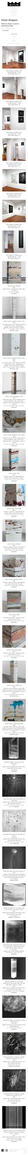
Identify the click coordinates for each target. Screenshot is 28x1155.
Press (14, 36)
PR (14, 38)
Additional (14, 12)
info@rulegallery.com (14, 1150)
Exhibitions (14, 10)
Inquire (14, 41)
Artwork (14, 34)
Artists (14, 8)
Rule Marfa (6, 30)
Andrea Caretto (13, 24)
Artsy (14, 14)
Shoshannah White (7, 26)
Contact (14, 16)
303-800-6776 (12, 1151)
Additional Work (14, 43)
